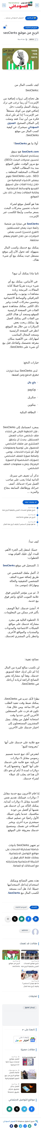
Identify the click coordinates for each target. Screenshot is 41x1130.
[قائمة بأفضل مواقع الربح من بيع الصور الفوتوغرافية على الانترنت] (28, 1074)
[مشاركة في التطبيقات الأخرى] (8, 919)
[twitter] (17, 1109)
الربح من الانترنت (31, 27)
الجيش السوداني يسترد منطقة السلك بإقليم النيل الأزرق (13, 18)
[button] (28, 919)
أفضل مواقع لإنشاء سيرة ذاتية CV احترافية (12, 1062)
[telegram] (24, 1109)
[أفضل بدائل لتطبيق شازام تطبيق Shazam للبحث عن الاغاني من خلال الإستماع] (28, 1088)
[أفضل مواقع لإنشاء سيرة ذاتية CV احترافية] (28, 1061)
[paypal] (11, 1126)
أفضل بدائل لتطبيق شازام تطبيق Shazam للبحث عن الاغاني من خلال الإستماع (12, 1090)
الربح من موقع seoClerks (25, 517)
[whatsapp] (9, 1109)
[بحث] (4, 5)
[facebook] (32, 1109)
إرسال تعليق (30, 1008)
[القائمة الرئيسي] (37, 5)
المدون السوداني (9, 1122)
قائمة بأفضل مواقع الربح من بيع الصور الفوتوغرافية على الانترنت (12, 1076)
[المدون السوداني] (20, 5)
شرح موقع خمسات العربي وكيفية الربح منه (18, 510)
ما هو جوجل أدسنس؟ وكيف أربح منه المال (19, 524)
